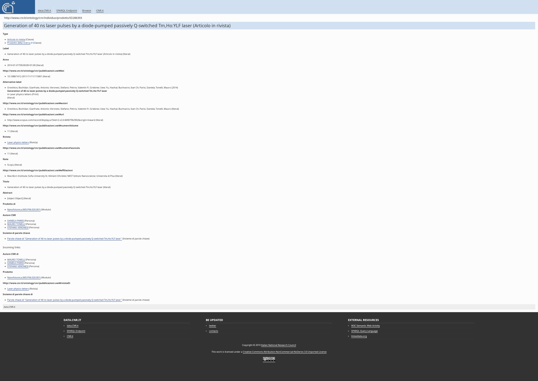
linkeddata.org (359, 336)
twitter (212, 325)
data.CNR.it (44, 10)
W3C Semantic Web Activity (365, 325)
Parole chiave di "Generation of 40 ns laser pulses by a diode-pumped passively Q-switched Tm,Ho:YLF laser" (64, 238)
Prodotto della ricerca (18, 42)
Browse (86, 10)
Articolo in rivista (16, 39)
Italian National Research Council (278, 345)
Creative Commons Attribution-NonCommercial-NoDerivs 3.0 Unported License (285, 351)
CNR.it (100, 10)
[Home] (17, 7)
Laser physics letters (18, 142)
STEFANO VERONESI (17, 227)
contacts (213, 330)
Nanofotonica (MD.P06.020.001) (24, 209)
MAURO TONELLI (16, 224)
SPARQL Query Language (364, 330)
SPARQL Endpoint (66, 10)
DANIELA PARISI (15, 220)
